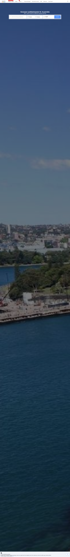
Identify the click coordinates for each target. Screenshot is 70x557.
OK (67, 554)
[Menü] (68, 1)
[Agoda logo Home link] (4, 1)
